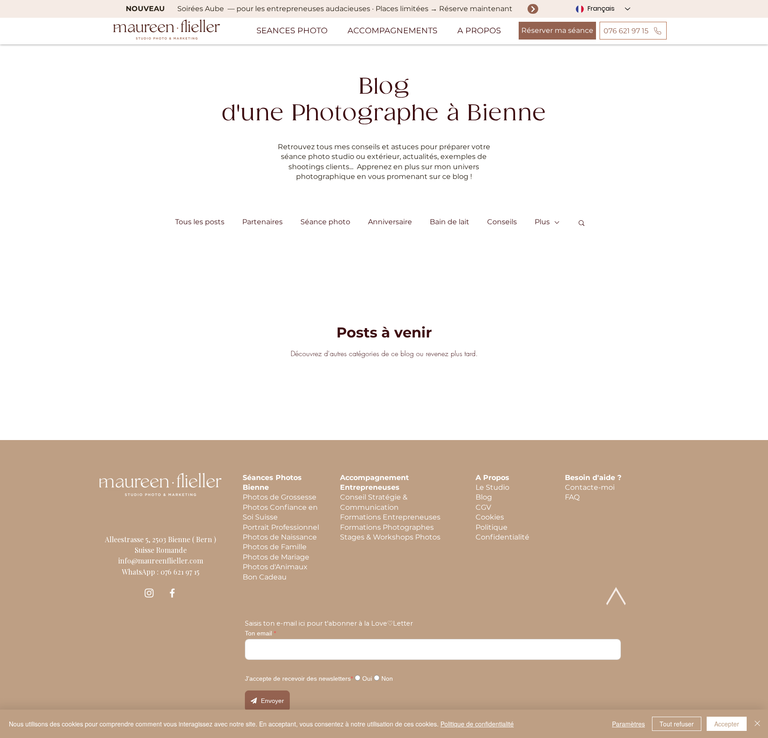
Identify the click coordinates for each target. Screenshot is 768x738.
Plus (542, 222)
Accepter (726, 723)
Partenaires (262, 222)
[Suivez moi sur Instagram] (149, 593)
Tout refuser (677, 723)
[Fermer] (757, 724)
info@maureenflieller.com (160, 560)
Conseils (502, 222)
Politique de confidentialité (477, 723)
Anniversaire (390, 222)
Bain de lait (449, 222)
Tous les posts (199, 222)
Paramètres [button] (628, 723)
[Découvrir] (533, 8)
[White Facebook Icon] (172, 593)
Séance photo (325, 222)
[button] (292, 31)
